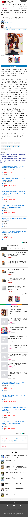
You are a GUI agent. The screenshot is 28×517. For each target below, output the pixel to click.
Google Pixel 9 (8, 441)
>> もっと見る (23, 294)
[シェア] (12, 17)
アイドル (18, 143)
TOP (14, 502)
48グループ (16, 146)
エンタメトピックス (7, 146)
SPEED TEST (14, 4)
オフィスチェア (10, 248)
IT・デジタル (8, 4)
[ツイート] (8, 17)
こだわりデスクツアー (20, 438)
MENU (23, 1)
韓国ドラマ (16, 441)
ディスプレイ (17, 248)
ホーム (3, 4)
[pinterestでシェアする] (19, 17)
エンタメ (19, 4)
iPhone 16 (11, 438)
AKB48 (11, 143)
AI (2, 441)
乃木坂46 (4, 143)
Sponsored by (18, 242)
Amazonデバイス (4, 249)
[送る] (15, 17)
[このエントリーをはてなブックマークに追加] (22, 17)
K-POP (22, 441)
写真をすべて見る (14, 66)
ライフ (25, 4)
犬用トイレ (24, 248)
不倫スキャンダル (6, 149)
